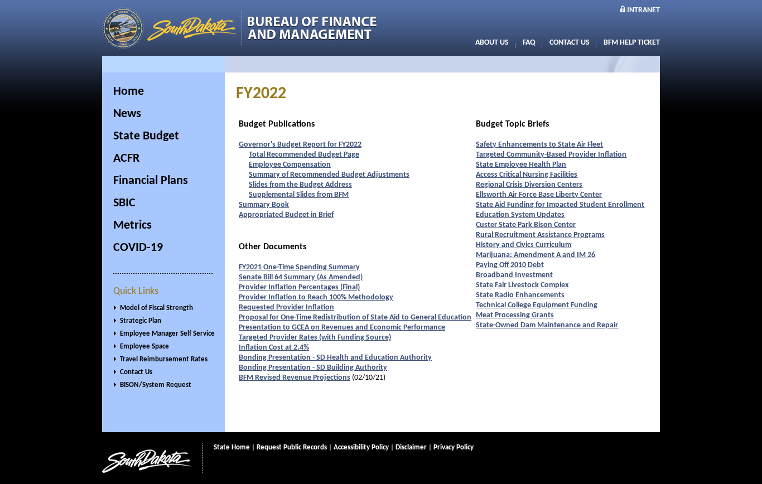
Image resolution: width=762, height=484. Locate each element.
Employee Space (144, 346)
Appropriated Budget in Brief (286, 215)
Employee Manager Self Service (167, 333)
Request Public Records (292, 447)
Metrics (132, 225)
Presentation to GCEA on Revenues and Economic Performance (342, 327)
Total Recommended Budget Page (304, 155)
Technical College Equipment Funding (536, 305)
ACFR (126, 158)
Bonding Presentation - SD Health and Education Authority (335, 358)
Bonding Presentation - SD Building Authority (313, 368)
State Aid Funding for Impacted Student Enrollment (560, 205)
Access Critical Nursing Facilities (526, 175)
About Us (492, 42)
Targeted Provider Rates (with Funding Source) (315, 337)
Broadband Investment (514, 275)
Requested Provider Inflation (286, 307)
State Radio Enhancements (520, 295)
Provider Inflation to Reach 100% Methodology (316, 297)
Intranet (643, 10)
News (127, 114)
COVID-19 (138, 247)
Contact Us (569, 42)
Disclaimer (411, 447)
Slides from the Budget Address (300, 185)
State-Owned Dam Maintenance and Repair (547, 325)
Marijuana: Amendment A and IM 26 (535, 255)
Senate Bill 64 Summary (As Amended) (301, 277)
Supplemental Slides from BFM (299, 195)
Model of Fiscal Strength (156, 308)
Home (128, 91)
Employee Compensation (290, 165)
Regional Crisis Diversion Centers (529, 185)
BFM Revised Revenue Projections (294, 378)
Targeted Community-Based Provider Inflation (551, 155)
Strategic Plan (140, 321)
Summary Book (264, 205)
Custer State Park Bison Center (526, 225)
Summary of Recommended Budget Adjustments (329, 175)
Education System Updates (520, 215)
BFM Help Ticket (632, 42)
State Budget (146, 136)
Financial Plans (150, 181)
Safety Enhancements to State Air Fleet (539, 145)
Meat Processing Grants (515, 315)
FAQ (529, 42)
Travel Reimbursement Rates (164, 359)
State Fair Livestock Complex (522, 285)
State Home (232, 447)
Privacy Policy (453, 447)
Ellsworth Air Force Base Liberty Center (539, 195)
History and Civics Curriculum (523, 245)
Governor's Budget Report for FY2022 (300, 145)
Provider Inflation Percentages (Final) (299, 287)
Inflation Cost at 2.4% (274, 347)
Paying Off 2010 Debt (510, 265)
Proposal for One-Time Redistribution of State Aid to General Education (355, 317)
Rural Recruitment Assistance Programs (540, 235)
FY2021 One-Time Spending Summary (299, 267)
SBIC (124, 203)
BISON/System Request (155, 385)
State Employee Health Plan (521, 165)
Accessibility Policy (361, 447)
